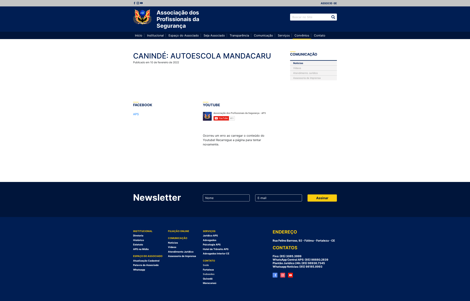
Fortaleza (208, 269)
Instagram (138, 3)
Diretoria (138, 235)
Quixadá (208, 278)
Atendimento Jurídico (305, 73)
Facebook (134, 3)
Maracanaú (209, 283)
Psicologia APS (212, 244)
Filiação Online (178, 231)
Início (138, 35)
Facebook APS (275, 275)
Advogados (209, 240)
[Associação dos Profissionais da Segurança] (142, 17)
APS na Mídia (141, 249)
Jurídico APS (210, 235)
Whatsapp (139, 269)
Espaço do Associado (184, 35)
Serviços (284, 35)
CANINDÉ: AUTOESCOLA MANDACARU (202, 55)
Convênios (301, 35)
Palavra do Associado (146, 265)
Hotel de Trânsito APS (216, 249)
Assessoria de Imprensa (307, 77)
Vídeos (297, 68)
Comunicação (263, 35)
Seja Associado (214, 35)
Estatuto (138, 244)
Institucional (155, 35)
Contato (319, 35)
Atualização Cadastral (146, 260)
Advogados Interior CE (216, 253)
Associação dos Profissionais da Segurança (178, 19)
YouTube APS (290, 275)
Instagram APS (282, 275)
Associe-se (329, 3)
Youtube (141, 3)
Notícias (298, 63)
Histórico (138, 240)
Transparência (239, 35)
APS (136, 114)
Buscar (333, 17)
